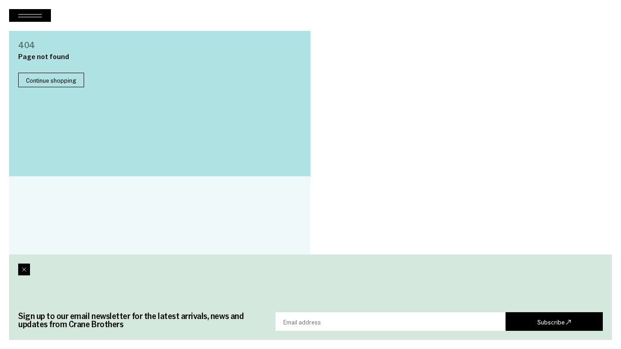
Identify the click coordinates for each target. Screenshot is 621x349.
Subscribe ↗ (554, 322)
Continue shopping (51, 80)
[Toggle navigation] (30, 15)
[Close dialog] (24, 269)
